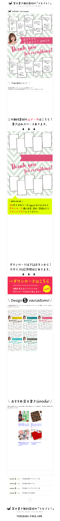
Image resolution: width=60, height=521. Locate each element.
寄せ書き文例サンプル (28, 483)
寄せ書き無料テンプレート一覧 (31, 479)
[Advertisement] (30, 103)
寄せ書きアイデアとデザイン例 (31, 488)
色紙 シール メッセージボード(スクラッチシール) (36, 425)
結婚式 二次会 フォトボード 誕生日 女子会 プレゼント (23, 444)
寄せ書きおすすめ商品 (28, 493)
